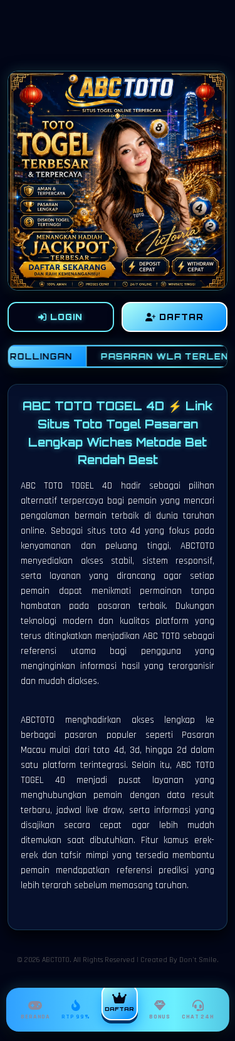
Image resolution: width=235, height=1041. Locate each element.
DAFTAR (180, 317)
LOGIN (65, 317)
